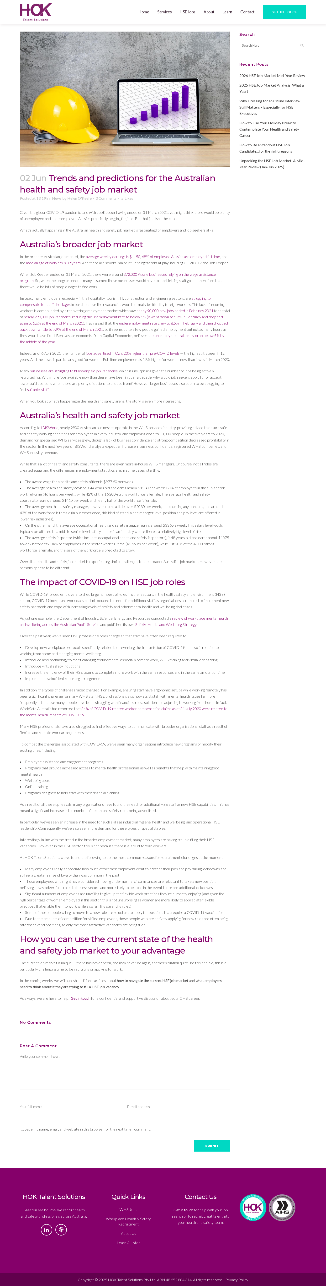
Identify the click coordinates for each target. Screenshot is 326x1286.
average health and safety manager (60, 506)
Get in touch (80, 998)
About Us (128, 1233)
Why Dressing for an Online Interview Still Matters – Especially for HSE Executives (269, 107)
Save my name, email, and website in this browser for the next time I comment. (88, 1129)
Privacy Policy (237, 1279)
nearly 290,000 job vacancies (47, 317)
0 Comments (106, 198)
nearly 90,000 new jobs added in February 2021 (175, 310)
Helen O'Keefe (79, 198)
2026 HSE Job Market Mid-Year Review (272, 75)
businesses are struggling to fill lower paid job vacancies (74, 371)
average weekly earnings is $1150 (113, 256)
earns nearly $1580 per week (141, 488)
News (57, 198)
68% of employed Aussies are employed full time (181, 256)
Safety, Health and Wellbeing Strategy (165, 624)
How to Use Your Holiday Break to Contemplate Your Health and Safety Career (269, 129)
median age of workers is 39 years (53, 262)
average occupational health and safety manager (101, 525)
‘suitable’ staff (37, 389)
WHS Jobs (128, 1209)
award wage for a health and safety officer (66, 481)
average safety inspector (52, 537)
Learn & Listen (128, 1242)
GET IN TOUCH (284, 12)
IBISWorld (49, 427)
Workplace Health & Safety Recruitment (128, 1221)
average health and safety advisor (59, 488)
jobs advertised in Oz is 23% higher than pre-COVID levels (132, 353)
